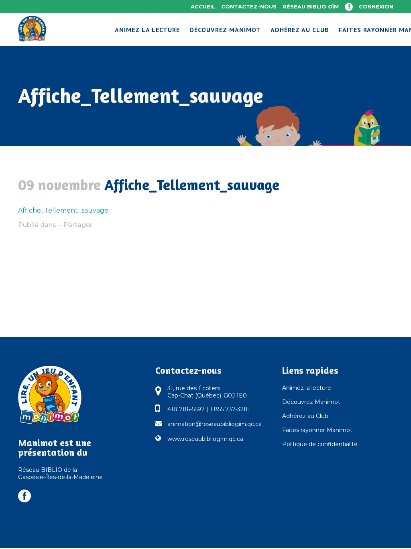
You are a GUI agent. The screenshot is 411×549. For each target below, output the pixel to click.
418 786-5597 (186, 409)
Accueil (203, 6)
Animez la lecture (306, 387)
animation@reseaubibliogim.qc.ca (214, 424)
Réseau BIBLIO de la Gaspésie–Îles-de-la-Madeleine (60, 473)
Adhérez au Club (305, 416)
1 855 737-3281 (230, 409)
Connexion (376, 6)
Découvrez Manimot (311, 402)
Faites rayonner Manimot (317, 430)
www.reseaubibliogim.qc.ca (205, 438)
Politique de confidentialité (320, 444)
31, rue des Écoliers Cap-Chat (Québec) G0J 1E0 (207, 392)
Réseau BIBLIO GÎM (311, 6)
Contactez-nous (249, 6)
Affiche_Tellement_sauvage (63, 210)
